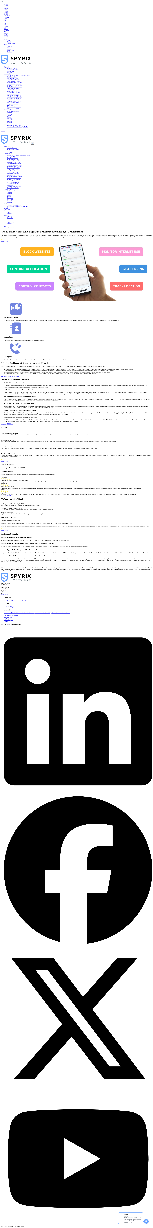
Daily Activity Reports (12, 104)
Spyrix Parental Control (13, 111)
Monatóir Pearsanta (12, 68)
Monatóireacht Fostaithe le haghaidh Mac (17, 127)
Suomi (5, 9)
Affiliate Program (8, 620)
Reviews (14, 600)
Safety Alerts (10, 105)
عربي (5, 21)
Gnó (5, 210)
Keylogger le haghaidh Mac (14, 125)
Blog (8, 47)
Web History (10, 119)
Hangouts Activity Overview (14, 101)
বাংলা (5, 24)
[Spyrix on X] (78, 1092)
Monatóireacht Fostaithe (13, 69)
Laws (8, 40)
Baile (5, 226)
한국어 (6, 33)
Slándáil (9, 42)
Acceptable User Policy (45, 613)
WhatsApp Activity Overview (14, 85)
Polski (5, 27)
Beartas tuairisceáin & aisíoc (63, 613)
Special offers (7, 618)
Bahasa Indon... (8, 31)
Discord (9, 115)
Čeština (6, 29)
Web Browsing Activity (13, 102)
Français (6, 11)
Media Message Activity (13, 79)
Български (6, 30)
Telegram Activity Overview (14, 95)
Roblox (9, 117)
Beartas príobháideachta (10, 613)
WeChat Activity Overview (14, 98)
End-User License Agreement (31, 613)
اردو (5, 23)
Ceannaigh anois (8, 617)
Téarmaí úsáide (4, 594)
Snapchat (9, 121)
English (6, 4)
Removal (28, 607)
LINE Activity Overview (13, 92)
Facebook (9, 112)
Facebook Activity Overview (14, 87)
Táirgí (11, 607)
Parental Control (8, 109)
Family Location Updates (13, 81)
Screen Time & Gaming (13, 108)
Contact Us (10, 218)
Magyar (6, 26)
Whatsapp (9, 114)
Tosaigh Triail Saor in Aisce (11, 615)
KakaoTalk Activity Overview (14, 97)
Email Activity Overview (13, 89)
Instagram (9, 122)
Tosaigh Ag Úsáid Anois (7, 424)
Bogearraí (6, 67)
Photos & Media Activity (13, 88)
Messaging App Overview (13, 99)
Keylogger (9, 72)
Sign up (3, 131)
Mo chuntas (7, 607)
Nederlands (7, 15)
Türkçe (5, 18)
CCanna (9, 49)
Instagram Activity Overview (14, 82)
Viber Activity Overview (13, 91)
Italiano (6, 12)
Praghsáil (6, 128)
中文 (5, 20)
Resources (6, 44)
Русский (6, 7)
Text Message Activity (12, 78)
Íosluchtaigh (7, 209)
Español (6, 5)
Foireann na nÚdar (11, 50)
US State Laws (11, 43)
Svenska (6, 36)
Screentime (10, 118)
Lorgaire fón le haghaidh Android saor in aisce (18, 75)
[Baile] (16, 64)
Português (6, 17)
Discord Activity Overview (14, 107)
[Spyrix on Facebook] (78, 943)
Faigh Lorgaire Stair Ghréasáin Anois (10, 376)
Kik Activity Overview (13, 94)
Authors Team (10, 222)
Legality (6, 39)
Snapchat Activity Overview (14, 84)
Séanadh (53, 613)
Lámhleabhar (22, 607)
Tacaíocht (9, 52)
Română (6, 35)
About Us (9, 46)
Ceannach (15, 607)
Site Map (6, 621)
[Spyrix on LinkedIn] (78, 795)
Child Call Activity (11, 77)
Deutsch (6, 8)
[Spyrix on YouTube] (78, 1224)
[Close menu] (32, 143)
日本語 (6, 14)
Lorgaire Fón (10, 71)
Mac (5, 124)
